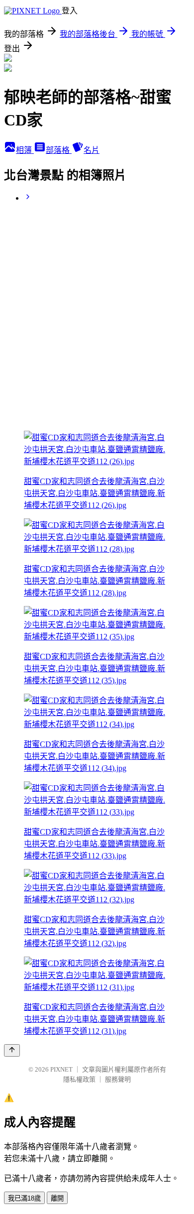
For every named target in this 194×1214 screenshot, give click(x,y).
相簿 (25, 150)
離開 (57, 1198)
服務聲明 (118, 1079)
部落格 (59, 150)
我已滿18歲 (24, 1198)
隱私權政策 (79, 1079)
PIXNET (61, 1069)
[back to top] (12, 1050)
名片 (91, 150)
